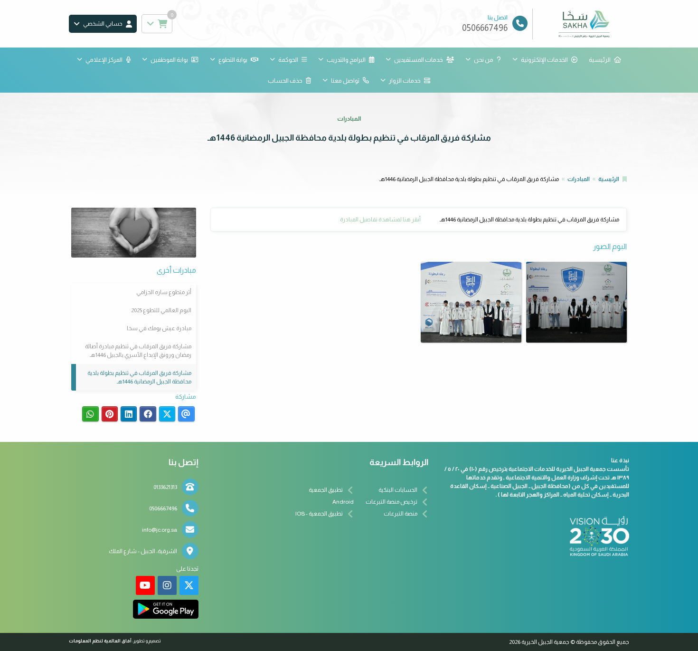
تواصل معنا (345, 80)
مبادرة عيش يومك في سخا (159, 328)
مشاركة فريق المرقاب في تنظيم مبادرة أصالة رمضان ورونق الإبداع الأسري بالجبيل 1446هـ (138, 350)
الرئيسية (600, 59)
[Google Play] (165, 609)
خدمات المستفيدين (418, 59)
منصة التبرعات (400, 513)
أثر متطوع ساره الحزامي (163, 292)
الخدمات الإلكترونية (544, 59)
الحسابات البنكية (397, 490)
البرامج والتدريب (346, 59)
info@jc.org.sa (159, 530)
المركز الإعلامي (104, 59)
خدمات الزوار (405, 80)
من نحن (483, 59)
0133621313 (165, 487)
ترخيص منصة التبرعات (391, 501)
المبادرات (578, 179)
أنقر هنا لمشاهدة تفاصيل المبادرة (380, 219)
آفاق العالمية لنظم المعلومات (100, 640)
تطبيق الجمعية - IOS (319, 513)
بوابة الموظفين (169, 59)
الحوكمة (288, 59)
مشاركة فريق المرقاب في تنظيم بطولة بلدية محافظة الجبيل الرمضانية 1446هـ (139, 377)
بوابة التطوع (232, 59)
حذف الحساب (285, 80)
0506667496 (163, 508)
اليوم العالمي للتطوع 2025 (161, 310)
